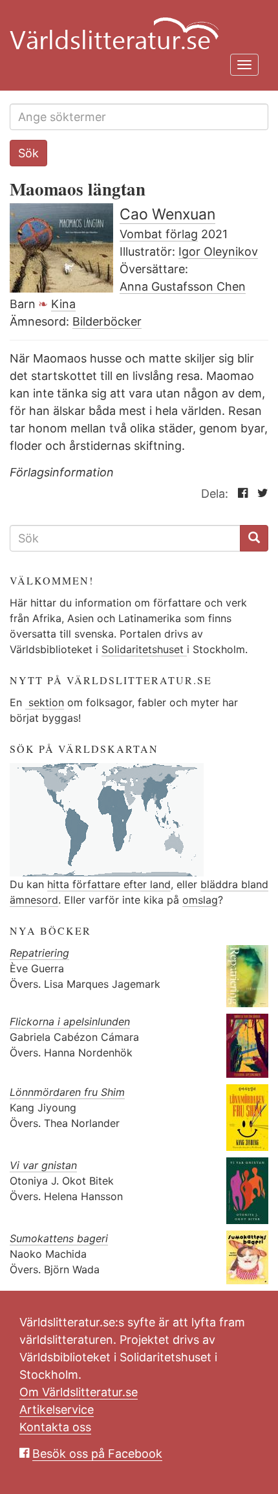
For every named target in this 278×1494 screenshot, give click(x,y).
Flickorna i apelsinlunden (70, 1021)
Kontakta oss (55, 1427)
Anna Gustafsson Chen (183, 286)
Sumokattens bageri (59, 1238)
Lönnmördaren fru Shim (67, 1092)
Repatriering (39, 952)
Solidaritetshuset (144, 649)
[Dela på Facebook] (239, 493)
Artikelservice (56, 1409)
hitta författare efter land (109, 884)
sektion (44, 702)
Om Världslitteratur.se (78, 1392)
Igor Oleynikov (218, 251)
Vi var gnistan (43, 1165)
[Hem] (134, 26)
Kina (63, 304)
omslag (200, 899)
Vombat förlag (159, 234)
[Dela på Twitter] (259, 493)
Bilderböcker (107, 321)
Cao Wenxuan (167, 214)
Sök (28, 153)
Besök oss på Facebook (97, 1453)
